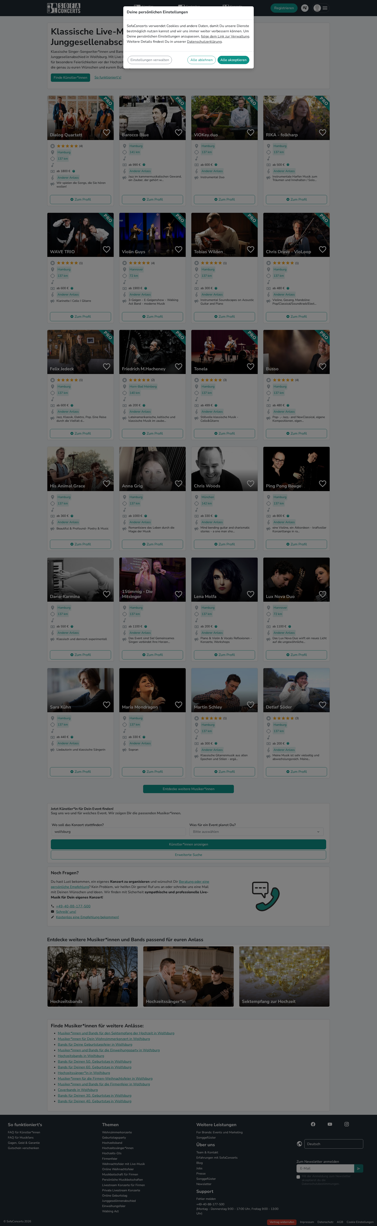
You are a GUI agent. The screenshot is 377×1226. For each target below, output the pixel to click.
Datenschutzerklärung (204, 41)
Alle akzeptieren (233, 60)
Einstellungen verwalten (149, 60)
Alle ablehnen (201, 60)
